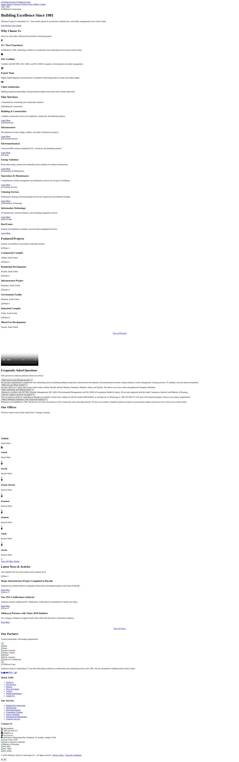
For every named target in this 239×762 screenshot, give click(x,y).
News (30, 4)
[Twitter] (7, 673)
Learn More (5, 120)
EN (3, 7)
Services (17, 4)
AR (8, 7)
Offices (36, 4)
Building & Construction (15, 705)
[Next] (2, 662)
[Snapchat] (13, 673)
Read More (5, 590)
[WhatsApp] (2, 760)
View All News (119, 628)
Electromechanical (13, 710)
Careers (9, 691)
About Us (10, 4)
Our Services (6, 26)
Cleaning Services (13, 719)
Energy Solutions (13, 714)
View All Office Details (10, 561)
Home (3, 4)
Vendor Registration (14, 693)
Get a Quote (16, 26)
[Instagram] (11, 673)
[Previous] (2, 643)
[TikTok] (16, 673)
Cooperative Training (14, 712)
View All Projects (119, 333)
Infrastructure (11, 708)
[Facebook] (9, 673)
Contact (43, 4)
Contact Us (10, 696)
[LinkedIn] (2, 673)
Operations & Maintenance (16, 717)
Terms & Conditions (73, 755)
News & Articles (12, 689)
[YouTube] (4, 673)
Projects (25, 4)
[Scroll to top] (4, 759)
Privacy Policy (58, 755)
